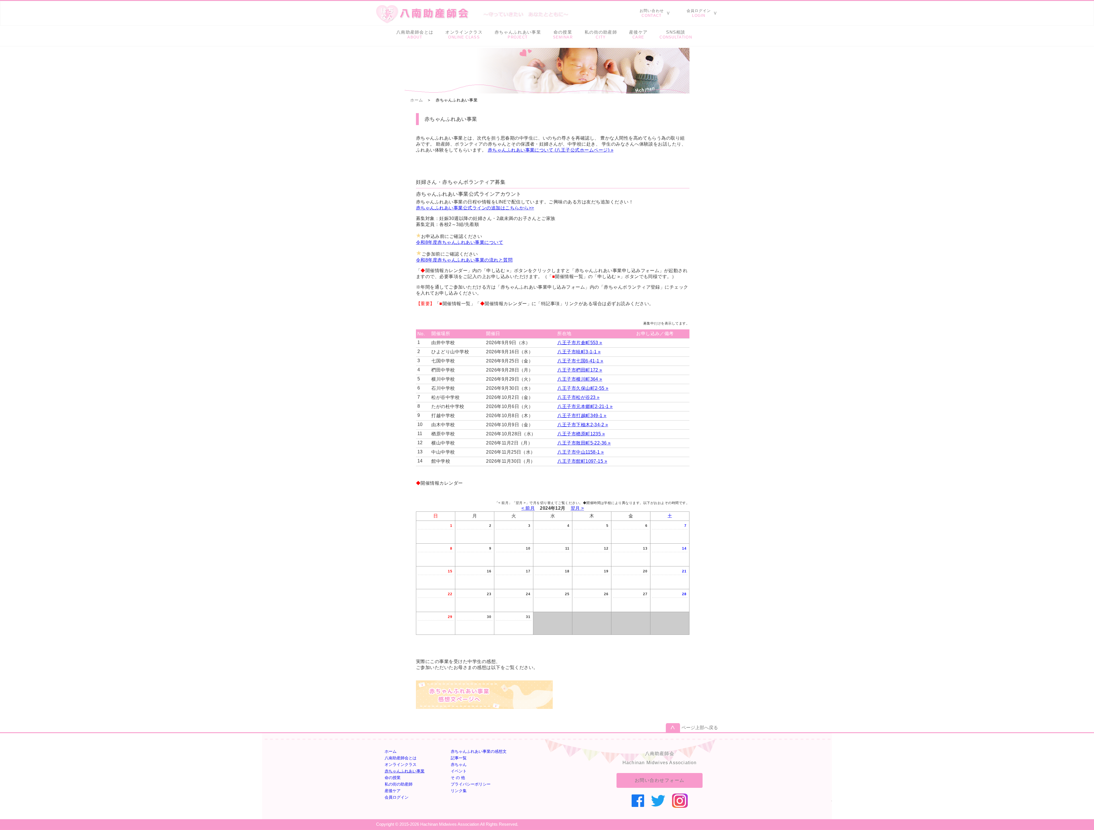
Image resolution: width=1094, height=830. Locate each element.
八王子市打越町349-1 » (582, 415)
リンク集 (459, 790)
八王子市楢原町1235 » (581, 433)
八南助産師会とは (401, 758)
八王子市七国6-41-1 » (580, 360)
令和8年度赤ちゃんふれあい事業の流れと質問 (464, 260)
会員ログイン (397, 797)
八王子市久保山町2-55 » (583, 388)
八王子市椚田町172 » (579, 370)
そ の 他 (458, 777)
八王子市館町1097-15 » (582, 461)
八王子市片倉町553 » (579, 342)
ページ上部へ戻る (699, 727)
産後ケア (393, 790)
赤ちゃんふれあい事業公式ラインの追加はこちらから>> (475, 207)
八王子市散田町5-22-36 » (584, 443)
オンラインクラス (401, 764)
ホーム (416, 100)
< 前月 (528, 508)
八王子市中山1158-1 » (580, 452)
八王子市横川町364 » (579, 379)
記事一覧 (459, 758)
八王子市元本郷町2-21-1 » (585, 406)
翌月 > (577, 508)
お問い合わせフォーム (660, 780)
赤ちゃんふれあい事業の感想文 (479, 751)
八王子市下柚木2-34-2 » (582, 424)
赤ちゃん (459, 764)
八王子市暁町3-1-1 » (579, 351)
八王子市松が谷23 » (578, 397)
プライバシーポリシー (471, 784)
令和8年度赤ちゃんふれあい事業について (459, 242)
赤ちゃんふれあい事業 (404, 771)
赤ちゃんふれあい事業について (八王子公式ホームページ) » (550, 150)
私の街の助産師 (399, 784)
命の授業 (393, 777)
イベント (459, 771)
